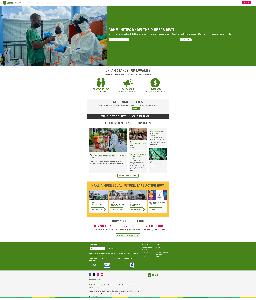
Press (105, 284)
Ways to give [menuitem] (63, 3)
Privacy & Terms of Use (93, 296)
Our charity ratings (99, 284)
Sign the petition (97, 209)
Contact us (115, 284)
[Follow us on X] (94, 274)
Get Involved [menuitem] (51, 3)
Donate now (155, 89)
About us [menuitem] (30, 3)
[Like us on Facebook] (147, 116)
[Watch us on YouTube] (102, 274)
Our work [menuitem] (40, 3)
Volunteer (158, 250)
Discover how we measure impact (127, 235)
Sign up (135, 109)
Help (120, 284)
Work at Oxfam (159, 254)
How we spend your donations (130, 284)
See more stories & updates (127, 176)
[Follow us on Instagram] (140, 116)
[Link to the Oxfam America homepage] (7, 3)
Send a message (136, 209)
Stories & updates (146, 250)
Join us (152, 209)
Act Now (158, 247)
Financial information (147, 247)
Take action (128, 89)
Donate (245, 2)
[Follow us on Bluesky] (133, 116)
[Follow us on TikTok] (144, 116)
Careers (110, 284)
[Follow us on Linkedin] (137, 116)
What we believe (101, 89)
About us (91, 284)
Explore (145, 244)
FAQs (143, 256)
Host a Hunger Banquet (162, 252)
